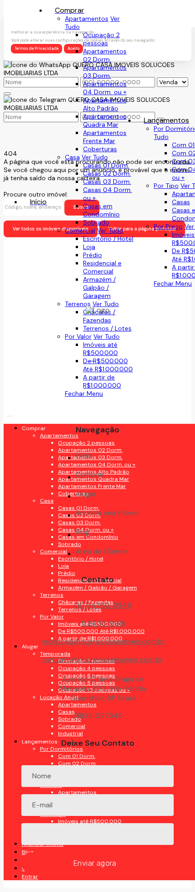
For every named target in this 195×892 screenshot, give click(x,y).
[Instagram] (98, 409)
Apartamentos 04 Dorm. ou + (105, 88)
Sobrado (96, 222)
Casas (181, 202)
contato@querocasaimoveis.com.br (103, 659)
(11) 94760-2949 (103, 605)
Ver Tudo (95, 157)
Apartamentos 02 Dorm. (105, 55)
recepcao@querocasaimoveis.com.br (103, 641)
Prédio (92, 255)
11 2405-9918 (103, 623)
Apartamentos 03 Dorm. (105, 71)
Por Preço (168, 226)
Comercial (80, 230)
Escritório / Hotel (108, 239)
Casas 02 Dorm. (107, 173)
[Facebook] (98, 361)
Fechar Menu (173, 283)
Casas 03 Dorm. (107, 181)
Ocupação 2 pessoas (101, 39)
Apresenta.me (24, 884)
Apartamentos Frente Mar (105, 137)
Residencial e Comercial (102, 267)
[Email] (98, 393)
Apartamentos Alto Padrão (105, 104)
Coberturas (100, 149)
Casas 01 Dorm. (106, 165)
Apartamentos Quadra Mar (105, 120)
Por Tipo (166, 186)
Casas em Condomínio (101, 210)
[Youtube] (98, 377)
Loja (89, 247)
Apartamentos (86, 18)
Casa (72, 157)
